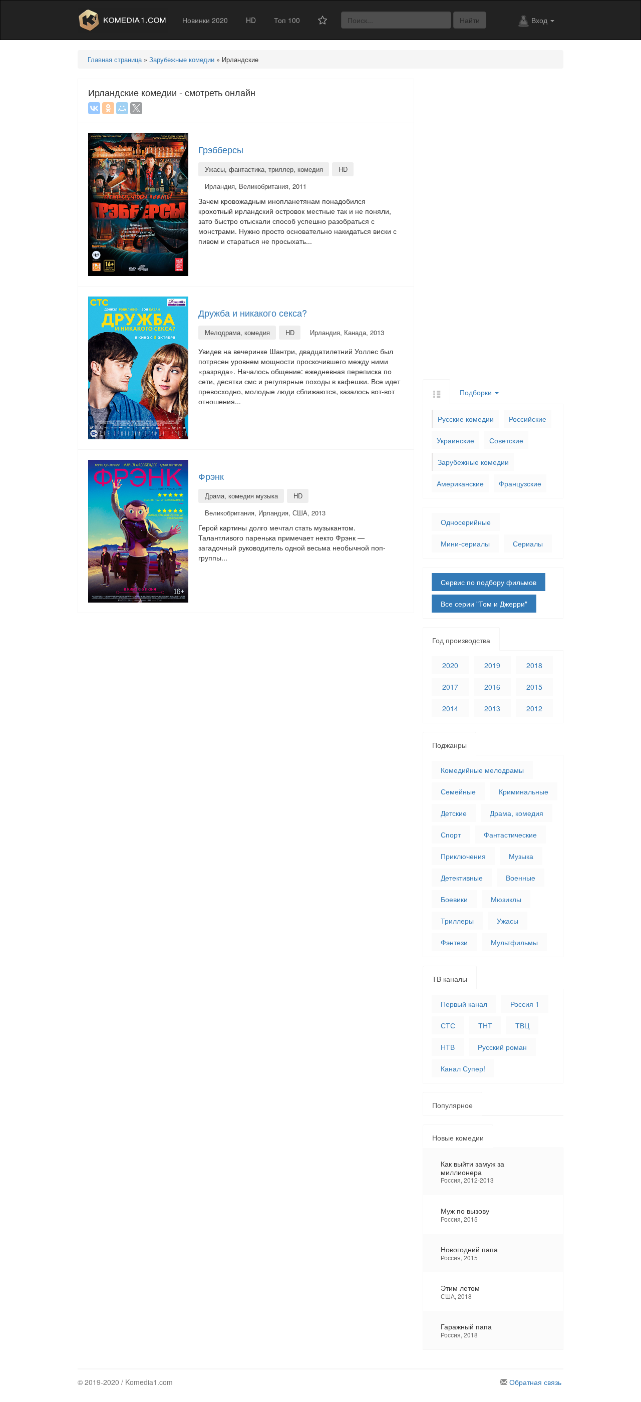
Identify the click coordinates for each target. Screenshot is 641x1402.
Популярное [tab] (452, 1105)
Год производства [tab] (461, 640)
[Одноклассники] (108, 108)
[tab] (436, 391)
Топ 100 (287, 20)
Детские (454, 813)
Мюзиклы (506, 899)
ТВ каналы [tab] (449, 979)
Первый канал (464, 1004)
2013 (492, 708)
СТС (448, 1025)
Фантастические (510, 834)
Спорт (451, 834)
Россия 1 (524, 1004)
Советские (506, 440)
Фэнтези (454, 942)
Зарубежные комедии (473, 462)
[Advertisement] (493, 229)
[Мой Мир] (122, 108)
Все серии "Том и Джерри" (484, 604)
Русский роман (502, 1047)
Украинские (455, 440)
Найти (470, 20)
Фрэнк (211, 475)
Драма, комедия (516, 813)
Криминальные (523, 791)
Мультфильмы (514, 942)
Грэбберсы (220, 149)
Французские (520, 483)
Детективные (462, 878)
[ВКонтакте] (94, 108)
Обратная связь (535, 1382)
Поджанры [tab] (449, 745)
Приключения (463, 856)
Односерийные (466, 522)
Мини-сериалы (465, 543)
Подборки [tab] (477, 392)
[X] (136, 108)
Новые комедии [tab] (458, 1138)
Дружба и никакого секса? (252, 312)
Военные (520, 878)
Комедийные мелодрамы (482, 770)
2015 (534, 687)
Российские (527, 419)
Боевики (454, 899)
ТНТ (485, 1025)
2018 (534, 665)
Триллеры (457, 921)
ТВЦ (522, 1025)
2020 (450, 665)
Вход (540, 20)
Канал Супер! (463, 1068)
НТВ (448, 1047)
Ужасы (507, 921)
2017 (450, 687)
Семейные (458, 791)
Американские (460, 483)
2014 (450, 708)
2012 (534, 708)
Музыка (521, 856)
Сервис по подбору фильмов (488, 582)
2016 (492, 687)
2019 (492, 665)
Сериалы (528, 543)
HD (251, 20)
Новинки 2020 (205, 20)
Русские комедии (466, 419)
